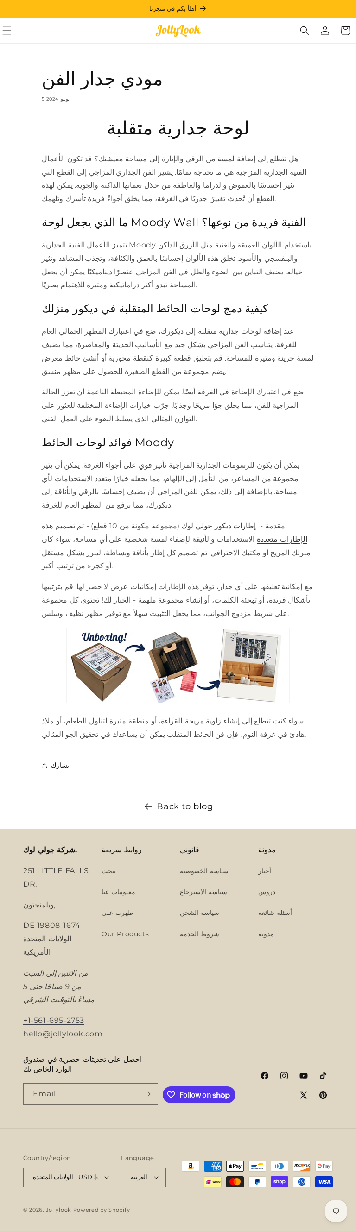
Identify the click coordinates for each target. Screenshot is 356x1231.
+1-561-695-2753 (53, 1020)
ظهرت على (117, 912)
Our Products (125, 934)
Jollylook (58, 1209)
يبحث (109, 871)
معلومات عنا (118, 892)
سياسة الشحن (199, 912)
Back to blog (185, 806)
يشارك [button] (60, 765)
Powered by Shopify (101, 1209)
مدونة (266, 934)
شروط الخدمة (199, 934)
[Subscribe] (147, 1094)
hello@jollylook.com (62, 1033)
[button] (304, 30)
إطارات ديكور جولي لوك (219, 525)
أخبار (264, 871)
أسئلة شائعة (275, 912)
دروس (266, 892)
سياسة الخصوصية (204, 871)
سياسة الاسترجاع (203, 892)
